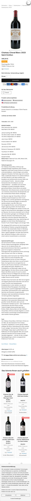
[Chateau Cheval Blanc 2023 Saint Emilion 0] (15, 29)
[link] (16, 498)
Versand (6, 69)
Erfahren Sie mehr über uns (8, 491)
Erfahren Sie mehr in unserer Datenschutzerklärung (14, 489)
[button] (28, 2)
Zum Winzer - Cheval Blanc (9, 344)
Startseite (4, 5)
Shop (10, 5)
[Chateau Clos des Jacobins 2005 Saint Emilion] (8, 426)
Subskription (17, 5)
